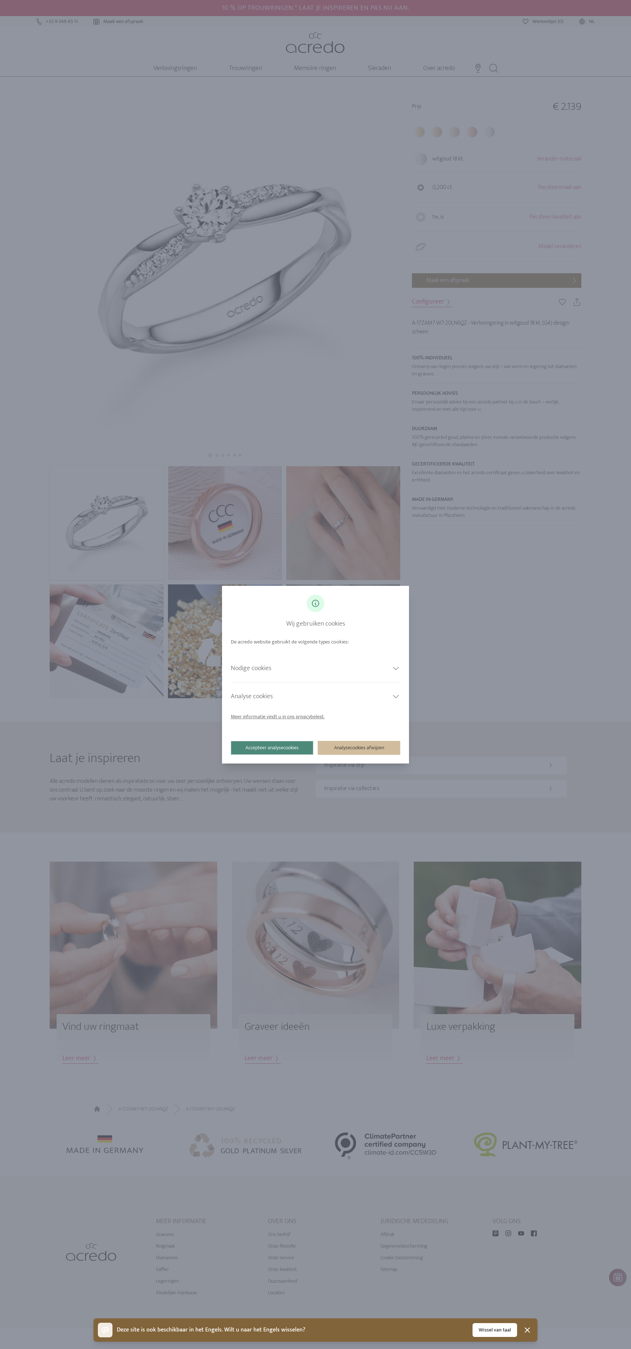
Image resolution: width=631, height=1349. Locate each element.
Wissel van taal (495, 1330)
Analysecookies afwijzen (359, 747)
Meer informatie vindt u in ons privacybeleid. (278, 716)
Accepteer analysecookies (272, 747)
